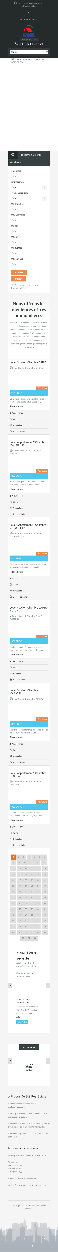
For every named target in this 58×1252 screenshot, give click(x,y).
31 (45, 880)
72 (38, 921)
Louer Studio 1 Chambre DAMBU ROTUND (29, 609)
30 (38, 880)
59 (32, 909)
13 (44, 863)
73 (45, 921)
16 (26, 868)
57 (20, 909)
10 (25, 863)
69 (20, 921)
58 (26, 909)
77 (32, 926)
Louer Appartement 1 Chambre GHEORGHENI (28, 526)
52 (26, 903)
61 (45, 909)
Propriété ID (16, 171)
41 (32, 892)
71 (32, 921)
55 (45, 903)
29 (32, 880)
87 (29, 938)
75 (20, 926)
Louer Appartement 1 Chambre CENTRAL (28, 774)
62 (13, 915)
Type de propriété (19, 193)
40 (26, 892)
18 (38, 868)
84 (38, 932)
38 (13, 892)
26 (13, 880)
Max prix (15, 237)
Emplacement (17, 182)
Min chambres (18, 204)
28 (26, 880)
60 (38, 909)
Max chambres (18, 215)
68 (13, 921)
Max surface (17, 259)
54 (38, 903)
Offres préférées (30, 20)
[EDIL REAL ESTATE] (29, 31)
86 (23, 938)
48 (38, 897)
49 (45, 897)
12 (37, 863)
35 (32, 886)
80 (13, 932)
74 (13, 926)
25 (45, 874)
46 (26, 897)
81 (20, 932)
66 (38, 915)
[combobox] (29, 187)
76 (26, 926)
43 (45, 892)
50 (13, 903)
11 (31, 863)
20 (13, 874)
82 (26, 932)
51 (20, 903)
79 (45, 926)
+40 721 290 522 (31, 44)
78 (38, 926)
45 (20, 897)
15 (20, 868)
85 (45, 932)
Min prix (14, 226)
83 (32, 932)
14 (13, 868)
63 (20, 915)
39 (20, 892)
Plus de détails (17, 406)
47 (32, 897)
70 (26, 921)
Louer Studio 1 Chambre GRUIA (28, 362)
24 (38, 874)
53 (32, 903)
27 (20, 880)
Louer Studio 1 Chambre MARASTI (24, 692)
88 (35, 938)
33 (20, 886)
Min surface (16, 248)
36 (38, 886)
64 (26, 915)
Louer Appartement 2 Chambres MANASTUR (29, 444)
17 (32, 868)
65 (32, 915)
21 (20, 874)
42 (38, 892)
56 (13, 909)
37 (45, 886)
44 (13, 897)
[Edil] (29, 1067)
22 (26, 874)
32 (13, 886)
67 (45, 915)
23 (32, 874)
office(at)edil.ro (29, 6)
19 (45, 868)
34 (26, 886)
